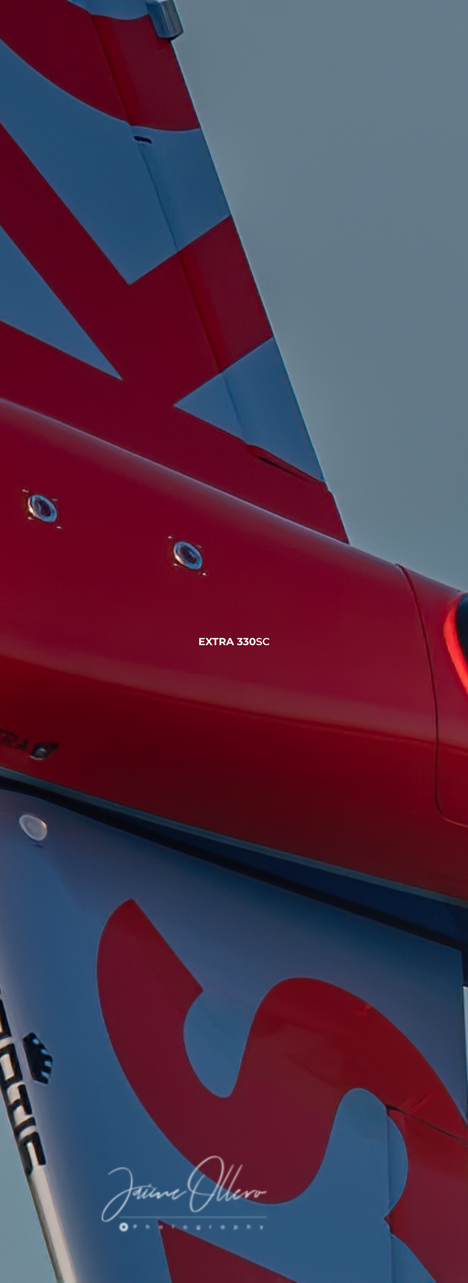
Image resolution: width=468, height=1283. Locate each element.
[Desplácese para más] (234, 1275)
